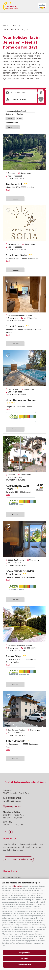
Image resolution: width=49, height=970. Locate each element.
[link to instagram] (5, 832)
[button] (46, 883)
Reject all (24, 959)
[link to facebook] (11, 832)
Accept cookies (24, 953)
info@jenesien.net (12, 801)
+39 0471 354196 (13, 798)
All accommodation (12, 877)
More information (24, 965)
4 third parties (17, 886)
